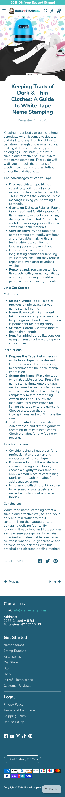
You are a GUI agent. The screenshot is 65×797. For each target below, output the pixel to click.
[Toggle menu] (4, 11)
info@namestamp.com (29, 610)
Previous (14, 581)
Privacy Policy (13, 704)
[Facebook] (6, 736)
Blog (7, 668)
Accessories (12, 656)
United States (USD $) (20, 759)
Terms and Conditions (19, 710)
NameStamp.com (33, 787)
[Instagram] (18, 736)
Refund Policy (14, 722)
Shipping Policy (15, 716)
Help (7, 674)
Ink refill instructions (18, 680)
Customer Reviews (17, 686)
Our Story (11, 662)
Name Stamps (14, 645)
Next (53, 581)
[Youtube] (12, 736)
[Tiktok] (24, 736)
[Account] (52, 9)
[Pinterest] (30, 736)
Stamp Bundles (15, 651)
